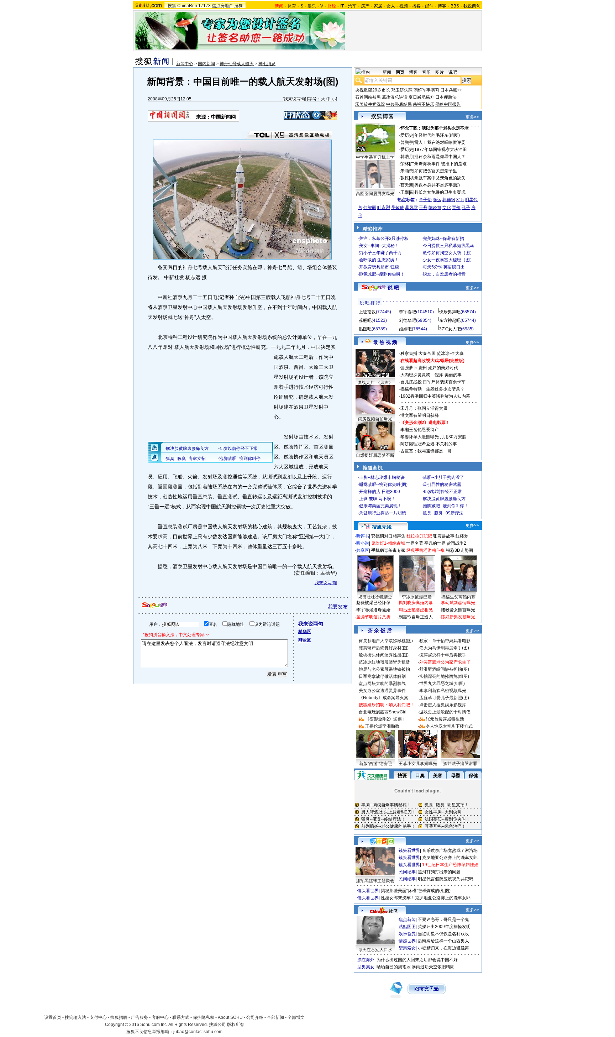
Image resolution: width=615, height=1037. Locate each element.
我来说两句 (294, 98)
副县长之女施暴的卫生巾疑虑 (438, 192)
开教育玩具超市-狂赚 (379, 267)
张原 (404, 178)
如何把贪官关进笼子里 (435, 170)
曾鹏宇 (406, 142)
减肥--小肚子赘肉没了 (443, 477)
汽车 (352, 6)
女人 (391, 6)
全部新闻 (275, 1017)
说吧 (452, 72)
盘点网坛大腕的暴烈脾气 (382, 683)
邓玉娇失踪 (401, 90)
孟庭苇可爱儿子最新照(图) (444, 697)
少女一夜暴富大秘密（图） (448, 259)
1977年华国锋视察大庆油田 (440, 149)
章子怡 (425, 199)
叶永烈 (383, 207)
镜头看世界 (409, 850)
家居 (378, 6)
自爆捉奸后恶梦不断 (375, 455)
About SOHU (230, 1017)
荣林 (404, 163)
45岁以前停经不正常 (442, 491)
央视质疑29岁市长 (372, 90)
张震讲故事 (443, 536)
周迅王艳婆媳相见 (416, 609)
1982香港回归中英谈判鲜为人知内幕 (435, 396)
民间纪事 (407, 871)
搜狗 (238, 5)
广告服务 (139, 1017)
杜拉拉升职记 (419, 536)
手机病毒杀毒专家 (388, 550)
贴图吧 (365, 328)
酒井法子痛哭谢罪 (460, 763)
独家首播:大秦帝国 (418, 353)
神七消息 (266, 63)
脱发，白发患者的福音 (444, 274)
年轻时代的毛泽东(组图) (437, 135)
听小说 (362, 543)
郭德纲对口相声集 (388, 536)
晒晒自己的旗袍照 (394, 966)
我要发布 (338, 606)
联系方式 (180, 1017)
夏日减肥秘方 (421, 97)
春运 (437, 199)
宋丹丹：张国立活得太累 (423, 408)
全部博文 (296, 1017)
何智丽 (369, 207)
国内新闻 (206, 63)
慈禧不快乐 (423, 104)
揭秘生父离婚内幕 (458, 597)
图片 (439, 72)
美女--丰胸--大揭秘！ (379, 245)
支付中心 (98, 1017)
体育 (292, 6)
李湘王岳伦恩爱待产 (419, 429)
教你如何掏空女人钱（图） (448, 252)
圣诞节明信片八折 (373, 616)
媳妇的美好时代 (443, 367)
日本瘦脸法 (446, 97)
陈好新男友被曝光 (458, 616)
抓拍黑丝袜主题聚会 (375, 880)
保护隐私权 (203, 1017)
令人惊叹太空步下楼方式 (449, 726)
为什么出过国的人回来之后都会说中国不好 (417, 959)
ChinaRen (187, 5)
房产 (365, 6)
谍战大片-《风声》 (375, 382)
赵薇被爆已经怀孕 (373, 602)
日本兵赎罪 (451, 90)
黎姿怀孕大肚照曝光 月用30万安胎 (433, 436)
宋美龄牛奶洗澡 (370, 104)
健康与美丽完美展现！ (380, 505)
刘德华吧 (407, 320)
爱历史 (406, 135)
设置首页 (52, 1017)
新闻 (387, 72)
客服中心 (160, 1017)
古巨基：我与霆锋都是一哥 (426, 451)
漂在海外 (365, 959)
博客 (442, 6)
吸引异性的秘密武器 (442, 484)
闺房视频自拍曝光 (375, 419)
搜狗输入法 (75, 1017)
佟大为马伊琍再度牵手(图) (444, 647)
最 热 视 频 (385, 342)
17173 (204, 5)
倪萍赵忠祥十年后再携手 (442, 655)
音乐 (426, 72)
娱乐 (312, 6)
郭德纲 (448, 199)
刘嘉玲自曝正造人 (416, 616)
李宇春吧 (407, 311)
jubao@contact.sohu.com (197, 1031)
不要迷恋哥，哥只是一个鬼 (443, 919)
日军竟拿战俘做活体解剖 (382, 676)
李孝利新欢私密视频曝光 (442, 690)
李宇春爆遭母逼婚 (373, 609)
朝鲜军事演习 (426, 90)
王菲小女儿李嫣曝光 (418, 763)
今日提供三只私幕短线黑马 (448, 245)
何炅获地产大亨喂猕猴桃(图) (386, 640)
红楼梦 (462, 536)
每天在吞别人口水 (375, 949)
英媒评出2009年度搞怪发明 (444, 926)
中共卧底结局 (399, 104)
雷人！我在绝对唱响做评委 (440, 142)
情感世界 (407, 940)
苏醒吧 (365, 320)
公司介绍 (254, 1017)
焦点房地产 (222, 5)
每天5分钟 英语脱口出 (444, 267)
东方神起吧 (450, 320)
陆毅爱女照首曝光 (458, 609)
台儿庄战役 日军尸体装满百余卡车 (433, 381)
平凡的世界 (435, 543)
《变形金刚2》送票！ (385, 719)
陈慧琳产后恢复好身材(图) (384, 647)
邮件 (429, 6)
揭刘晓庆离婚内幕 (416, 602)
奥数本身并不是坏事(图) (437, 185)
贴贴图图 (407, 926)
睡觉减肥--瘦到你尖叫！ (382, 274)
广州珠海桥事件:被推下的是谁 (438, 163)
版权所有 (235, 1024)
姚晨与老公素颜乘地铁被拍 (384, 669)
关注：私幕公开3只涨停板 (384, 238)
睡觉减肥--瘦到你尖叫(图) (383, 484)
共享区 (362, 550)
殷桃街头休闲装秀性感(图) (384, 655)
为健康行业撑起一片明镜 (382, 512)
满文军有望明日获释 (419, 415)
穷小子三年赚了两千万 (380, 252)
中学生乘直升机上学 (375, 157)
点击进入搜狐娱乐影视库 (442, 704)
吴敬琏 (397, 207)
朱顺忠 (406, 170)
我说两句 (471, 6)
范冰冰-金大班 (450, 353)
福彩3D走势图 (459, 550)
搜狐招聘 (118, 1017)
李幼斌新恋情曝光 (458, 602)
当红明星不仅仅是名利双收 (443, 933)
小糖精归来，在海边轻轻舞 (443, 948)
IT (342, 6)
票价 (456, 207)
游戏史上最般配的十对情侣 (445, 711)
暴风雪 (411, 207)
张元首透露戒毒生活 (445, 719)
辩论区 (304, 640)
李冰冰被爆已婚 (417, 597)
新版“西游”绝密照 (375, 763)
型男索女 (407, 948)
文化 (446, 207)
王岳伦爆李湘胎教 (382, 726)
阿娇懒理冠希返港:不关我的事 (428, 443)
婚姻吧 (405, 328)
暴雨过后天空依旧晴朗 (433, 966)
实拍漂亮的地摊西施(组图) (444, 676)
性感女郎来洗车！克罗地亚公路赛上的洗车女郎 (426, 897)
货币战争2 (456, 543)
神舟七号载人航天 (237, 63)
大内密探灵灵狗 (415, 374)
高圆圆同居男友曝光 (375, 193)
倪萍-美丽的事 (448, 374)
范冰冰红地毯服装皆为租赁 (384, 662)
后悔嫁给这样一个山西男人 (443, 940)
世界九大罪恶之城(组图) (442, 683)
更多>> (472, 117)
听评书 (362, 536)
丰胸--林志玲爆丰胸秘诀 (382, 477)
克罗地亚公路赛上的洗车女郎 (450, 857)
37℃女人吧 (450, 328)
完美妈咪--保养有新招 (443, 238)
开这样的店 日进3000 (379, 491)
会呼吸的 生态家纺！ (379, 259)
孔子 (466, 207)
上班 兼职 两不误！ (377, 498)
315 (460, 199)
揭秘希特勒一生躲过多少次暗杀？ (432, 389)
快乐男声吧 (450, 311)
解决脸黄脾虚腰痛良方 (444, 498)
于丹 (423, 207)
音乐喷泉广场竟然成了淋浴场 (450, 850)
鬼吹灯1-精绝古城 (388, 543)
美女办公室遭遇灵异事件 (382, 690)
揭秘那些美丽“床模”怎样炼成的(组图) (416, 890)
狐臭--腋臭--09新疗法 (443, 512)
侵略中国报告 (448, 104)
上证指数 (367, 311)
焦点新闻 (407, 919)
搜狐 (172, 5)
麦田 (423, 367)
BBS (455, 6)
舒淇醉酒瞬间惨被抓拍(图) (444, 669)
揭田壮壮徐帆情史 (375, 597)
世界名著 (414, 543)
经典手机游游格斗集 (425, 550)
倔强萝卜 (408, 367)
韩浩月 (406, 156)
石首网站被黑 (368, 97)
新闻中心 (184, 63)
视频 (403, 6)
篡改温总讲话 (395, 97)
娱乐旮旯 (407, 933)
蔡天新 (406, 185)
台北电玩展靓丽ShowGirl (382, 711)
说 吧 (393, 287)
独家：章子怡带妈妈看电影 (445, 640)
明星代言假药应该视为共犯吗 (445, 878)
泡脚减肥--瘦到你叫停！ (445, 505)
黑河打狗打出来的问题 (439, 871)
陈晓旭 (435, 207)
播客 (416, 6)
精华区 (304, 631)
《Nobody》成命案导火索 (383, 697)
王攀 (404, 192)
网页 (400, 72)
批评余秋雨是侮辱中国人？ (440, 156)
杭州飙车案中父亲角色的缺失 (438, 178)
